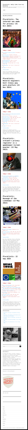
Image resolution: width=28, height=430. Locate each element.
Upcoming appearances (6, 60)
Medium (4, 423)
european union (5, 189)
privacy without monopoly (9, 249)
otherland (7, 248)
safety (6, 250)
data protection (10, 131)
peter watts (10, 248)
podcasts (4, 249)
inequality (14, 246)
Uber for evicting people (7, 285)
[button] (12, 334)
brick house (15, 301)
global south (10, 245)
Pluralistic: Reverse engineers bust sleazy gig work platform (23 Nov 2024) (11, 83)
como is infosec (8, 240)
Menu (4, 10)
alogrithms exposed (17, 130)
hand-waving (16, 245)
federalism (12, 72)
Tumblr (4, 425)
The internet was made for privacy (9, 52)
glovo (3, 132)
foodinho (17, 131)
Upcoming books (5, 65)
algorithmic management (11, 130)
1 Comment (6, 191)
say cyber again (10, 250)
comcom (6, 131)
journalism (18, 303)
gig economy (7, 303)
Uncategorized (10, 71)
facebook (8, 189)
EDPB (13, 187)
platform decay (18, 248)
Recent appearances (6, 61)
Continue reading (6, 69)
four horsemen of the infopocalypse (9, 244)
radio (14, 249)
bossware (4, 131)
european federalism (16, 188)
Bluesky (4, 421)
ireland (15, 303)
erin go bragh (18, 187)
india (11, 246)
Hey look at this (6, 54)
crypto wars (14, 71)
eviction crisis (16, 302)
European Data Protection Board (8, 188)
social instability (18, 250)
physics (14, 248)
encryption (7, 72)
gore (13, 245)
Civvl (18, 301)
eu (13, 302)
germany (7, 245)
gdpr (15, 72)
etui (13, 131)
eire (15, 187)
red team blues (17, 249)
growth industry (12, 303)
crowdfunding (6, 302)
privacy (15, 132)
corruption (6, 187)
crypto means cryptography (10, 242)
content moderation (13, 240)
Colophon (4, 67)
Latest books (5, 121)
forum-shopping (16, 189)
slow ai (14, 250)
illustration (8, 246)
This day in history (6, 117)
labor (5, 132)
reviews (4, 250)
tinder (4, 191)
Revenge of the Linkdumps (7, 229)
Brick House (5, 292)
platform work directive (10, 132)
